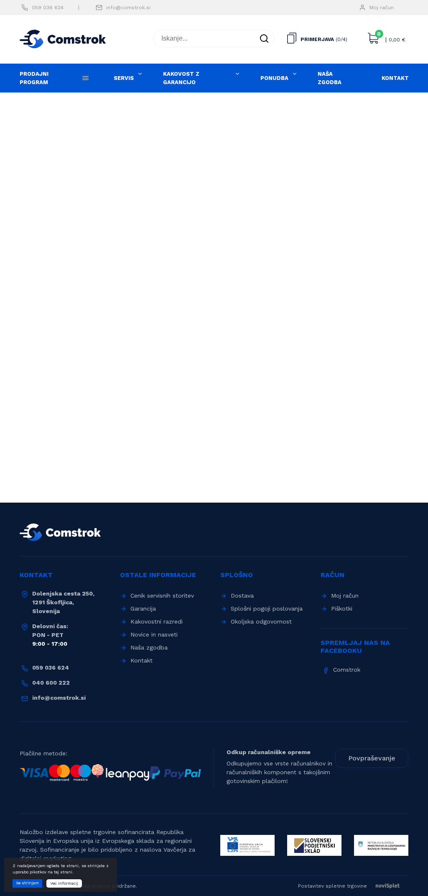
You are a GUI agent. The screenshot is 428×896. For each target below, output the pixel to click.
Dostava (242, 595)
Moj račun (381, 7)
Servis (124, 78)
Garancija (143, 608)
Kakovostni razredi (156, 621)
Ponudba (274, 78)
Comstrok (346, 669)
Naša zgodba (329, 78)
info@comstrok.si (128, 7)
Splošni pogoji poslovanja (267, 608)
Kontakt (395, 78)
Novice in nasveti (154, 634)
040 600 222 (51, 682)
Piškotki (341, 608)
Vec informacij (64, 883)
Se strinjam (27, 883)
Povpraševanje (371, 758)
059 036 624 (48, 7)
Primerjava (317, 39)
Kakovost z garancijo (181, 78)
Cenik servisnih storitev (162, 595)
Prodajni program (34, 78)
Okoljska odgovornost (261, 621)
